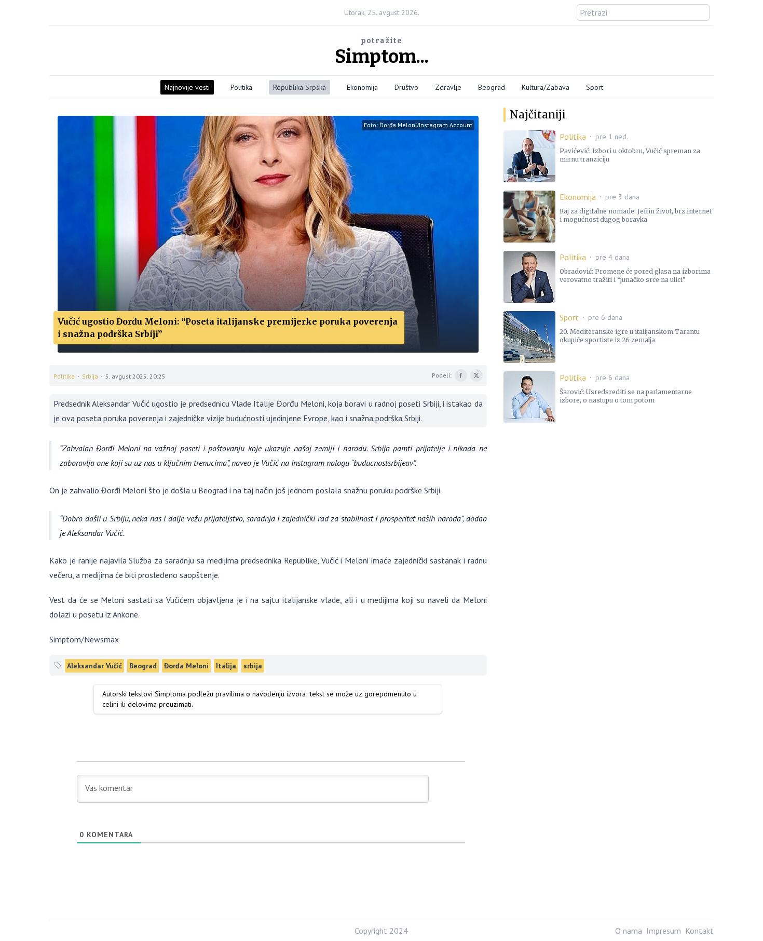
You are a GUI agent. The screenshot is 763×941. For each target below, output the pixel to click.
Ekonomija (362, 87)
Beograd (491, 87)
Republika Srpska (299, 87)
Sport (594, 87)
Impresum (663, 930)
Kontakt (699, 930)
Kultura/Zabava (545, 87)
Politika (241, 87)
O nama (628, 930)
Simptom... (382, 56)
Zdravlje (448, 87)
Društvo (406, 87)
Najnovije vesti (187, 87)
